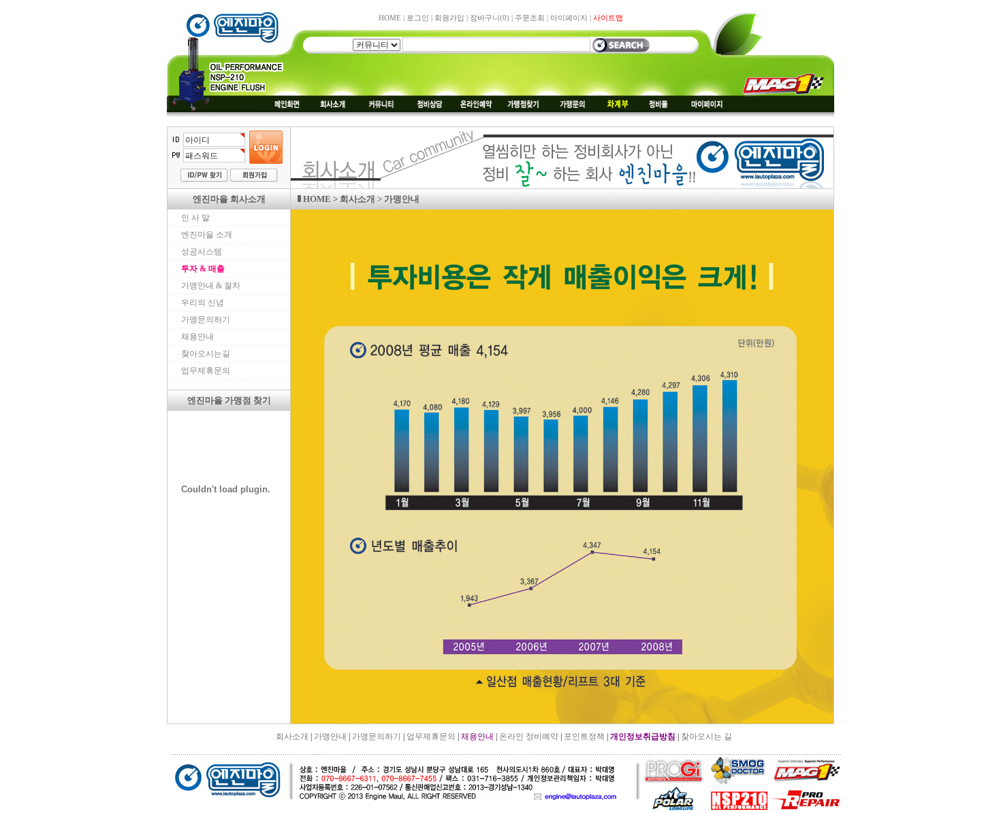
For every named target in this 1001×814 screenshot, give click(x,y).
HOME (390, 18)
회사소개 (292, 736)
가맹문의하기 (376, 736)
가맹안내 (330, 736)
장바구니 (489, 18)
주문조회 (530, 18)
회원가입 (449, 18)
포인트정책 (584, 736)
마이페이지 (569, 18)
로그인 (418, 18)
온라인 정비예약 (528, 736)
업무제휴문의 (431, 736)
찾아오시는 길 (706, 736)
